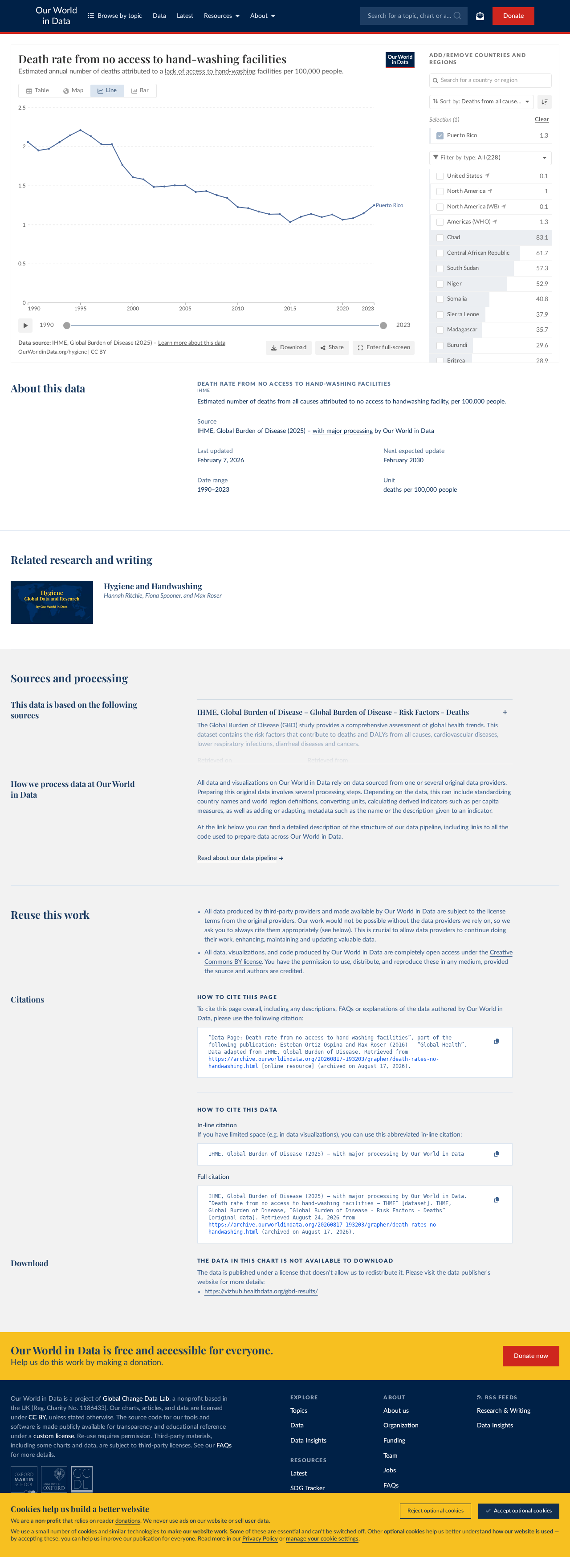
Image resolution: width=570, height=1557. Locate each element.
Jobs (389, 1470)
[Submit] (456, 16)
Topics (298, 1411)
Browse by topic (120, 16)
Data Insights (308, 1441)
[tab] (37, 91)
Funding (394, 1441)
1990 (47, 325)
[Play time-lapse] (25, 325)
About (259, 16)
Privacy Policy (260, 1539)
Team (390, 1456)
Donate (513, 16)
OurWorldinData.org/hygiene (52, 352)
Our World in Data (56, 16)
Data (159, 16)
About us (396, 1411)
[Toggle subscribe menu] (480, 16)
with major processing (343, 431)
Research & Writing (503, 1411)
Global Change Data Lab (136, 1399)
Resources (218, 16)
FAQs (224, 1446)
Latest (185, 16)
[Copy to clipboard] (487, 1042)
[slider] (67, 325)
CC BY (98, 352)
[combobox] (414, 16)
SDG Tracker (307, 1488)
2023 (403, 325)
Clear (542, 119)
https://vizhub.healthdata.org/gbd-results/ (261, 1291)
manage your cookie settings (322, 1539)
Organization (401, 1425)
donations (127, 1521)
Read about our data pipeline (237, 858)
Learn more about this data (191, 343)
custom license (53, 1436)
